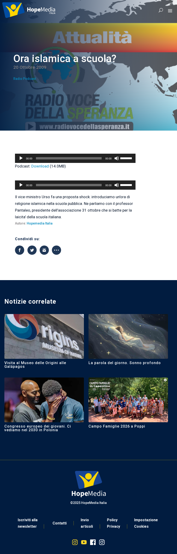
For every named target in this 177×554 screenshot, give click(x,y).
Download (40, 166)
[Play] (21, 158)
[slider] (126, 158)
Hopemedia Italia (40, 223)
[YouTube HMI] (84, 543)
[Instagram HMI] (75, 543)
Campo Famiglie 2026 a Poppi (116, 426)
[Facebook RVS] (93, 543)
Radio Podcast (24, 79)
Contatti (60, 523)
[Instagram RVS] (102, 543)
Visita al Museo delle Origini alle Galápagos (35, 365)
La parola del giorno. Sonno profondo (124, 363)
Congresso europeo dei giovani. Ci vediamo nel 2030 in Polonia (37, 428)
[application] (75, 158)
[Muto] (116, 158)
